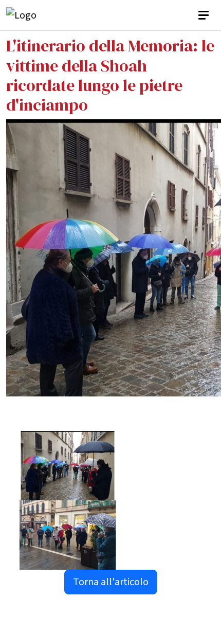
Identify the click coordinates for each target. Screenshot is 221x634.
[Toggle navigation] (204, 15)
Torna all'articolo (111, 582)
